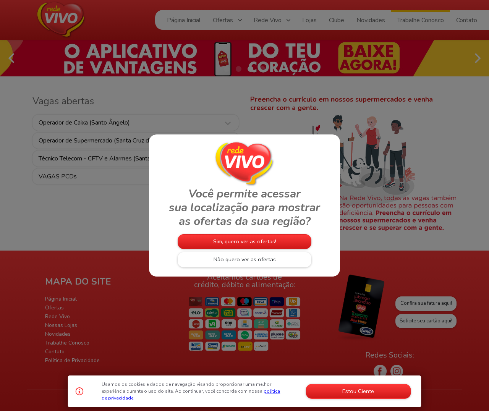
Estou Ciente (358, 391)
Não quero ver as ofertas (245, 259)
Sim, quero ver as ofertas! (244, 241)
